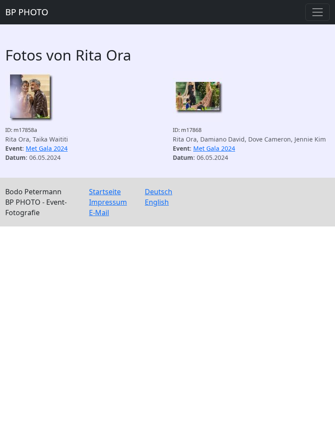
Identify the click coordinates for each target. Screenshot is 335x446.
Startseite (105, 191)
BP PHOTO (26, 12)
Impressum (108, 202)
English (157, 202)
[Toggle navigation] (317, 12)
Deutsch (158, 191)
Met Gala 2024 (47, 148)
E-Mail (99, 212)
